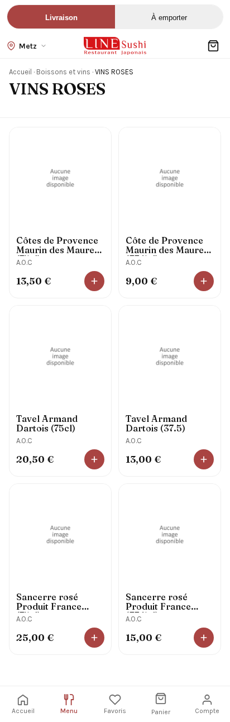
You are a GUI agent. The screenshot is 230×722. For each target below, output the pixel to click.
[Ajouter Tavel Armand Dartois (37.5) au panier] (204, 459)
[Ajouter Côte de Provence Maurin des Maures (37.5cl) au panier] (204, 281)
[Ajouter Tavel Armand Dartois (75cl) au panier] (94, 459)
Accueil (20, 72)
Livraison (61, 17)
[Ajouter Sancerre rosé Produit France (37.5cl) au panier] (204, 638)
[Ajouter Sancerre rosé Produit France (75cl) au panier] (94, 638)
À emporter (169, 17)
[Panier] (213, 46)
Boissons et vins (63, 72)
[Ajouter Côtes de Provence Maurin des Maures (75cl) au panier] (94, 281)
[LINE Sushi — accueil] (115, 46)
